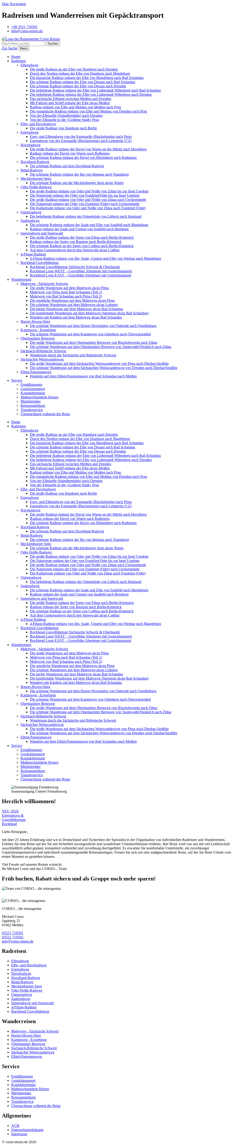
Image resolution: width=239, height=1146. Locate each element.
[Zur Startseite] (31, 39)
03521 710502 (12, 937)
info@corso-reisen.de (17, 941)
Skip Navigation (14, 4)
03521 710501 (12, 933)
